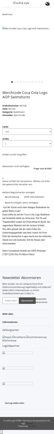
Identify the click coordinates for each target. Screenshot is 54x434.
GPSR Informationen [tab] (34, 196)
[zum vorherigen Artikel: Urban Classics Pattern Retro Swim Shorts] (14, 15)
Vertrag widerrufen (14, 403)
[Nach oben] (1, 432)
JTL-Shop (32, 426)
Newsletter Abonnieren (42, 301)
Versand (29, 423)
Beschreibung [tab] (12, 196)
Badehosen (19, 112)
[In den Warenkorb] (4, 25)
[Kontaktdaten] (41, 4)
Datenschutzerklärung (13, 287)
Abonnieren (27, 300)
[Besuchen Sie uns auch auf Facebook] (4, 410)
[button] (36, 3)
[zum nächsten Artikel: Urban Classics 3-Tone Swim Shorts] (20, 15)
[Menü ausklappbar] (6, 3)
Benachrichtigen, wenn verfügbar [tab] (22, 202)
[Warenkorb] (48, 3)
